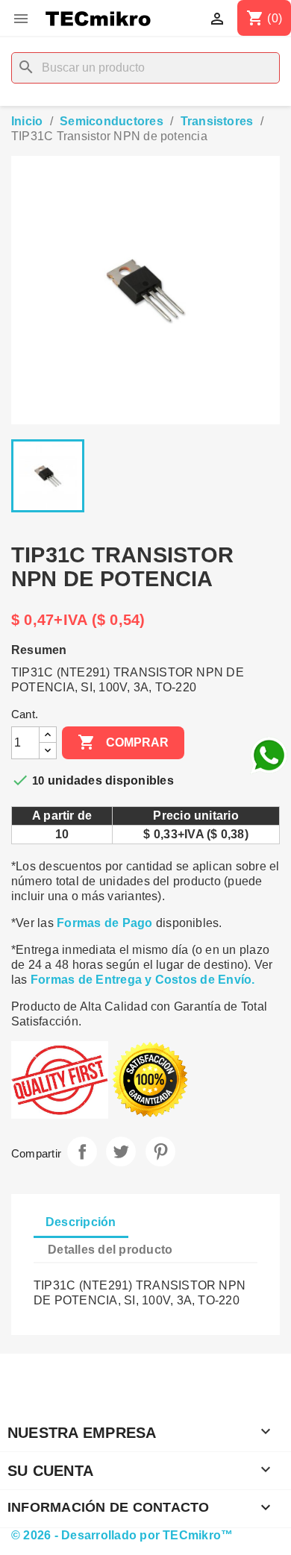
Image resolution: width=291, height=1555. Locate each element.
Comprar (123, 742)
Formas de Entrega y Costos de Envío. (143, 979)
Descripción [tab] (81, 1222)
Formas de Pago (104, 923)
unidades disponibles (111, 780)
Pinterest (160, 1151)
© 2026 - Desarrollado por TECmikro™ (122, 1535)
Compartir (82, 1151)
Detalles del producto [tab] (110, 1249)
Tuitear (121, 1151)
